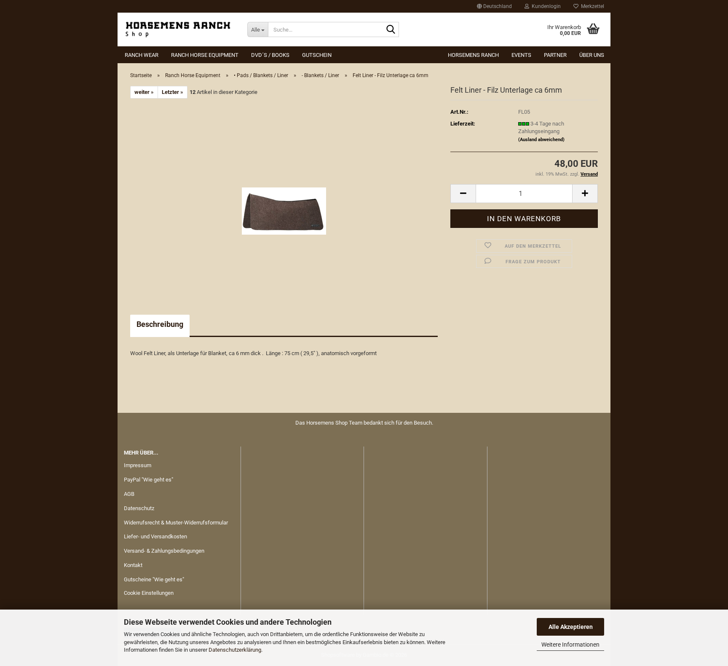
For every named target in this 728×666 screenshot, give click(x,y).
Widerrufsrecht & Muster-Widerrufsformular (176, 522)
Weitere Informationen (570, 644)
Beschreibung (159, 324)
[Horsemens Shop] (179, 29)
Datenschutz (139, 508)
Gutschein (317, 55)
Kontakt (133, 565)
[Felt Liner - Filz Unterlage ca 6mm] (284, 193)
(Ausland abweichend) (541, 139)
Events (521, 55)
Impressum (137, 465)
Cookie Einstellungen (149, 593)
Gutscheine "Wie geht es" (154, 579)
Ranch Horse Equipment (204, 55)
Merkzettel (591, 6)
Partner (555, 55)
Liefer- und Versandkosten (155, 536)
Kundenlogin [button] (545, 6)
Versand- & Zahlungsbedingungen (164, 551)
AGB (129, 494)
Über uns (591, 55)
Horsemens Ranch (473, 55)
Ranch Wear (141, 55)
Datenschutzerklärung (235, 650)
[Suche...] (391, 29)
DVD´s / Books (270, 55)
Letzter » (172, 92)
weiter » (144, 92)
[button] (494, 6)
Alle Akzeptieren (571, 626)
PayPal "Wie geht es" (148, 479)
